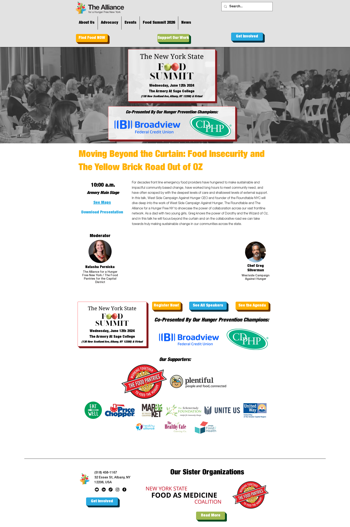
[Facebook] (124, 489)
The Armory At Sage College (171, 91)
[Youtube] (96, 489)
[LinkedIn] (103, 489)
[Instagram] (117, 489)
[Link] (110, 489)
